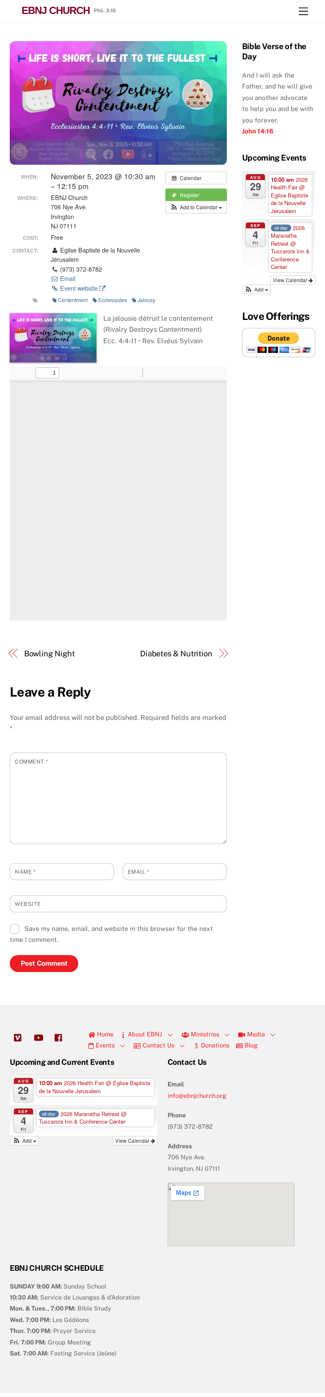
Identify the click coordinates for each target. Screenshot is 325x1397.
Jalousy (146, 299)
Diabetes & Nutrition (176, 653)
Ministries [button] (204, 1034)
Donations (214, 1045)
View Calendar (290, 279)
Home (104, 1034)
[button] (196, 207)
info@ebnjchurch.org (197, 1095)
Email (66, 278)
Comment (31, 761)
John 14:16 (257, 131)
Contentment (73, 299)
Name (25, 872)
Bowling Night (49, 653)
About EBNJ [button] (144, 1034)
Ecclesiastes (112, 299)
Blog (250, 1045)
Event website (78, 288)
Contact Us (157, 1045)
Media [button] (255, 1034)
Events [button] (104, 1045)
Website (28, 904)
